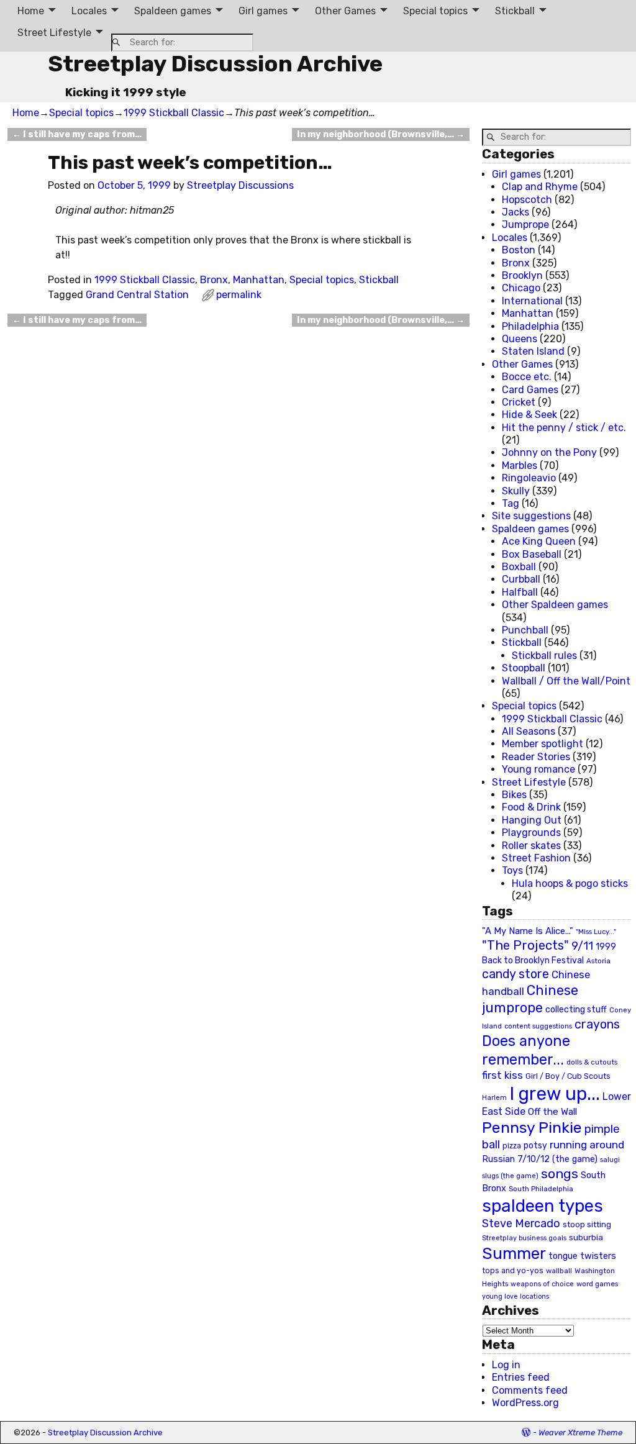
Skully (516, 491)
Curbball (521, 579)
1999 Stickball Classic (174, 113)
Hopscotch (527, 200)
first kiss (502, 1075)
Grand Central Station (137, 295)
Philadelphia (530, 326)
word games (597, 1283)
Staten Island (533, 351)
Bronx (214, 280)
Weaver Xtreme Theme (580, 1432)
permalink (238, 295)
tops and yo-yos (512, 1270)
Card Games (530, 390)
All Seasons (528, 731)
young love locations (515, 1296)
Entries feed (521, 1377)
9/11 (582, 946)
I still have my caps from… (77, 134)
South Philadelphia (541, 1188)
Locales (89, 11)
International (532, 301)
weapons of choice (542, 1284)
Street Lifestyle (54, 33)
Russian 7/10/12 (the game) (539, 1159)
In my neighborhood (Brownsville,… (381, 134)
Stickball (515, 11)
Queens (519, 339)
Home (30, 11)
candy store (515, 974)
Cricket (518, 402)
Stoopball (523, 668)
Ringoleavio (529, 478)
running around (587, 1144)
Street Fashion (536, 858)
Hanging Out (531, 820)
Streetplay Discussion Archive (215, 63)
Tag (510, 503)
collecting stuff (576, 1009)
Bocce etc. (527, 377)
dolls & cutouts (591, 1062)
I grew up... (554, 1093)
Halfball (520, 592)
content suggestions (538, 1026)
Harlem (494, 1098)
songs (559, 1173)
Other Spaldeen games (555, 605)
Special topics (435, 11)
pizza (511, 1146)
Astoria (598, 960)
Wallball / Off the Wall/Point (566, 681)
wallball (559, 1270)
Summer (514, 1253)
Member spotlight (542, 744)
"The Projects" (525, 945)
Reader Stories (536, 757)
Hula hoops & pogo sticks (570, 883)
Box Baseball (531, 554)
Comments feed (530, 1390)
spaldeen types (542, 1206)
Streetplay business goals (524, 1238)
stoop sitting (587, 1224)
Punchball (525, 630)
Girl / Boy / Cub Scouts (568, 1076)
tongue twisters (582, 1255)
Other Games (345, 11)
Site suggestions (531, 516)
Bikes (514, 795)
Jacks (515, 212)
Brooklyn (522, 275)
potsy (535, 1145)
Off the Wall (552, 1111)
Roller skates (531, 845)
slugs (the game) (510, 1175)
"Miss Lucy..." (596, 931)
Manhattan (258, 280)
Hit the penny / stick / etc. (564, 428)
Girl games (263, 11)
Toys (512, 870)
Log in (506, 1365)
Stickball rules (544, 655)
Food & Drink (531, 807)
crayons (597, 1024)
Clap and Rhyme (540, 187)
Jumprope (525, 224)
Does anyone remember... (526, 1050)
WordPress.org (525, 1403)
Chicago (521, 288)
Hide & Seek (529, 414)
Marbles (519, 465)
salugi (610, 1160)
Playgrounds (531, 832)
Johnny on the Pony (549, 452)
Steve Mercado (521, 1223)
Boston (518, 250)
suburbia (586, 1237)
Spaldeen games (172, 11)
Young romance (538, 769)
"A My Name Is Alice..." (527, 931)
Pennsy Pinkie (532, 1128)
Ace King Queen (539, 541)
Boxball (519, 567)
